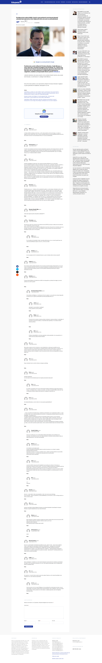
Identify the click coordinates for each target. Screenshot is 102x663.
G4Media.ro (56, 71)
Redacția (22, 21)
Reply (25, 140)
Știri (17, 13)
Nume (25, 620)
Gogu (35, 315)
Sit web (53, 620)
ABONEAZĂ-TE (44, 116)
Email (39, 620)
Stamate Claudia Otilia (33, 209)
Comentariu (26, 605)
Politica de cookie (55, 656)
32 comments (37, 22)
